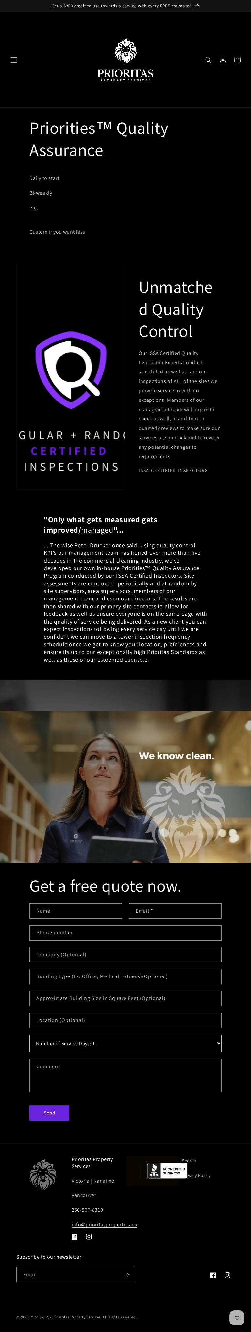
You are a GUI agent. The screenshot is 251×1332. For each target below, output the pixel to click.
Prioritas (37, 1317)
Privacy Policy (196, 1175)
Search (189, 1161)
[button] (14, 60)
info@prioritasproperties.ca (104, 1224)
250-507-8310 (87, 1209)
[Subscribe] (126, 1274)
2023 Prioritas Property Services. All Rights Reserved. (91, 1317)
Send (49, 1113)
